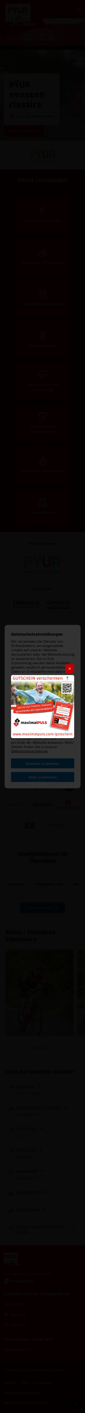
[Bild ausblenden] (69, 668)
